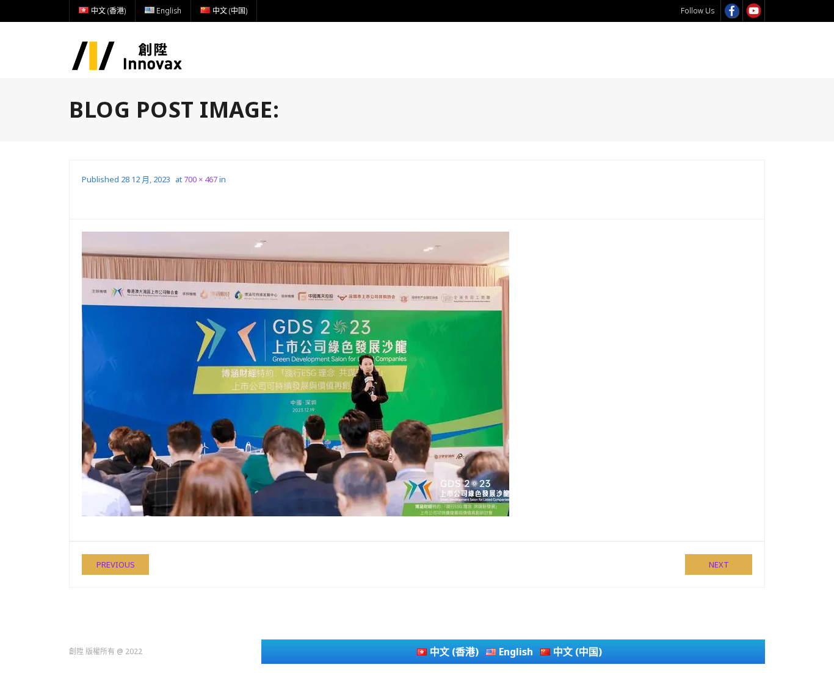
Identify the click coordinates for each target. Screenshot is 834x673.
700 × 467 (200, 179)
